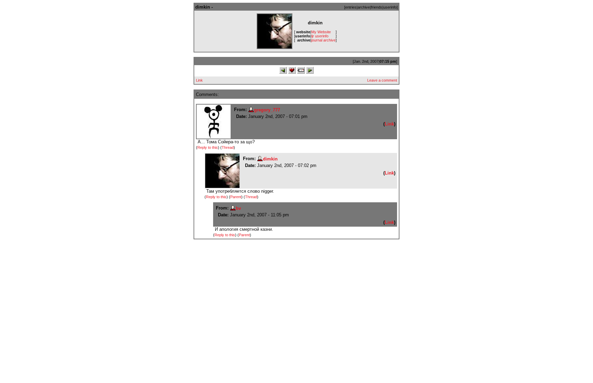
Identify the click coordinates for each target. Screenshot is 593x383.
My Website (321, 32)
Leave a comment (382, 80)
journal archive (323, 40)
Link (199, 80)
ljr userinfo (319, 36)
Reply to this (207, 147)
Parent (235, 197)
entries (351, 7)
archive (364, 7)
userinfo (390, 7)
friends (376, 7)
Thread (228, 147)
